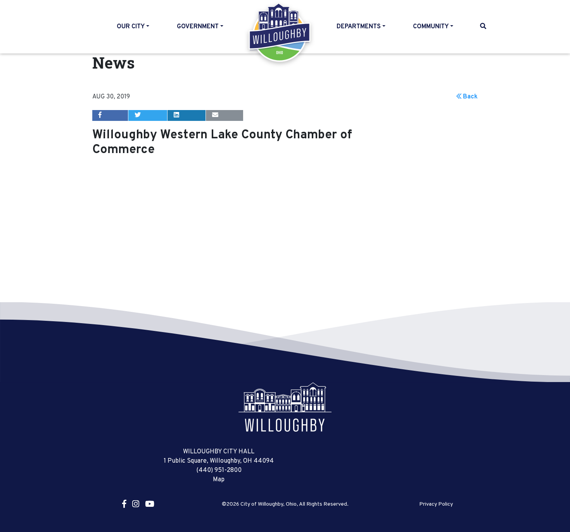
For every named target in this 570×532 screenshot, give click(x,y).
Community (431, 27)
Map (219, 480)
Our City (131, 27)
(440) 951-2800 (219, 470)
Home (280, 32)
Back (469, 97)
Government (198, 27)
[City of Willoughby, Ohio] (285, 407)
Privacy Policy (436, 504)
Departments (359, 27)
